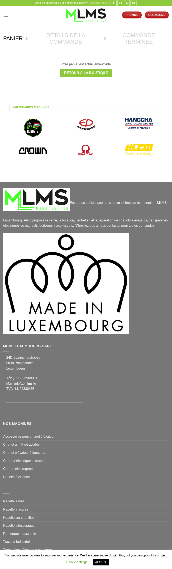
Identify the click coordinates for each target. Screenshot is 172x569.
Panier (13, 38)
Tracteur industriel (16, 541)
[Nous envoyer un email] (120, 3)
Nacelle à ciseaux (16, 477)
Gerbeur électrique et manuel (24, 461)
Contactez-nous (98, 2)
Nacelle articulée (15, 509)
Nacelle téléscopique (19, 525)
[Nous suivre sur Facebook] (114, 3)
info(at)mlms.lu (25, 383)
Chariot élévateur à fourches (24, 452)
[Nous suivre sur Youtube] (133, 3)
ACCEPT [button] (100, 562)
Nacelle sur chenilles (18, 517)
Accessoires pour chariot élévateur (29, 436)
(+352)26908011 (25, 378)
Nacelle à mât (13, 501)
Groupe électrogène (18, 469)
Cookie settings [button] (76, 562)
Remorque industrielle (19, 533)
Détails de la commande (65, 38)
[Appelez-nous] (127, 3)
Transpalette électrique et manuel (28, 550)
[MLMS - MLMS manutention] (86, 15)
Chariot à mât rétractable (21, 444)
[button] (5, 15)
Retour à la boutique (86, 73)
